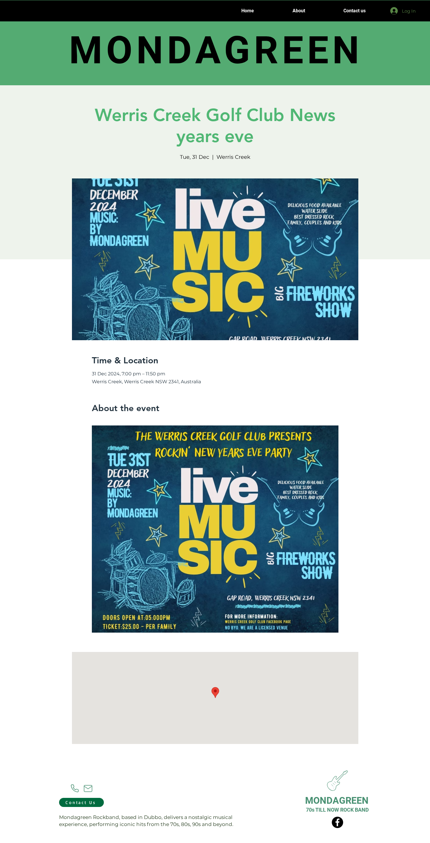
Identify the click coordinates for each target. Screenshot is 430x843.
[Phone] (74, 788)
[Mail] (88, 788)
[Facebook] (337, 822)
